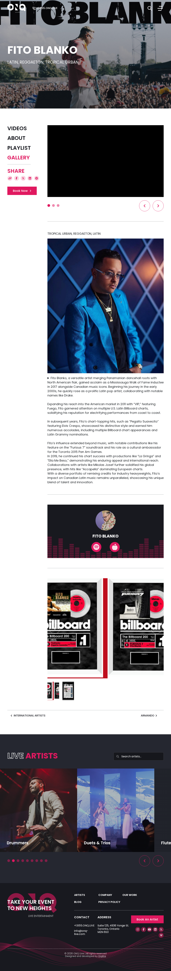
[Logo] (16, 8)
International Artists (29, 715)
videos (17, 128)
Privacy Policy (109, 902)
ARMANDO (147, 715)
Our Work (129, 895)
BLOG (77, 902)
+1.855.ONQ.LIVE (46, 8)
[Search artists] (149, 8)
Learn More (15, 843)
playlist (19, 148)
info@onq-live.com (81, 932)
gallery (18, 157)
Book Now (20, 191)
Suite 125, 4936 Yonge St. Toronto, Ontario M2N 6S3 (113, 929)
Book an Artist (147, 919)
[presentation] (144, 205)
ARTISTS (79, 895)
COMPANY (105, 895)
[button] (48, 205)
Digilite (102, 956)
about (16, 138)
